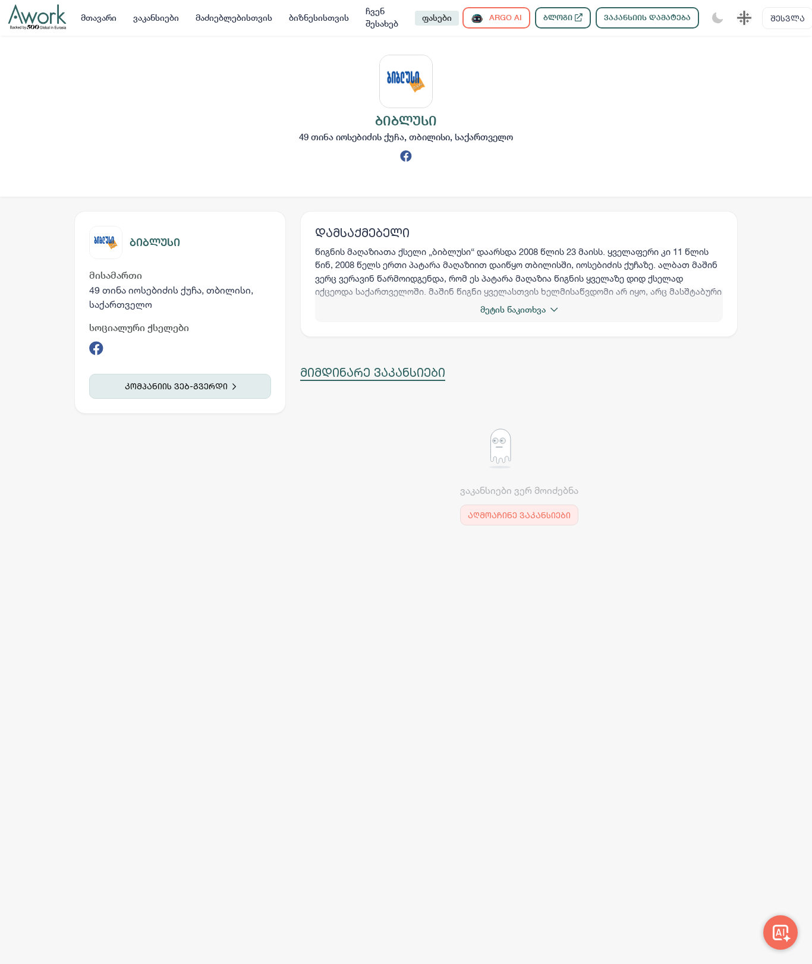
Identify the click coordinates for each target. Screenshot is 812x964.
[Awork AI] (780, 932)
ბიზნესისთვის (319, 18)
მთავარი (99, 18)
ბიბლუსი (155, 242)
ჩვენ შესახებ (382, 18)
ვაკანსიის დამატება (647, 17)
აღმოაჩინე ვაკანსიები (519, 515)
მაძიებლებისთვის (234, 18)
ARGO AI (504, 17)
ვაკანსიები (156, 18)
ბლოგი (559, 17)
